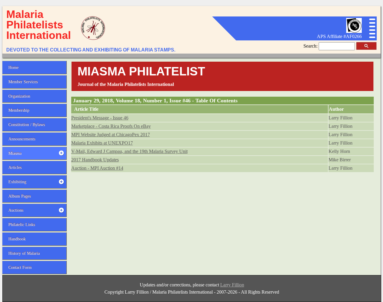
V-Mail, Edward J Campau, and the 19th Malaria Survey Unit (129, 151)
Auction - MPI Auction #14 (97, 168)
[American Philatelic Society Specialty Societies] (354, 31)
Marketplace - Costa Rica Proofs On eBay (111, 126)
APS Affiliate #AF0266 (339, 36)
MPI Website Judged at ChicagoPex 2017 (110, 134)
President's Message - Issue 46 (99, 117)
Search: (311, 45)
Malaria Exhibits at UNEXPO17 (102, 142)
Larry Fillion (232, 284)
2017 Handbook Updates (95, 159)
